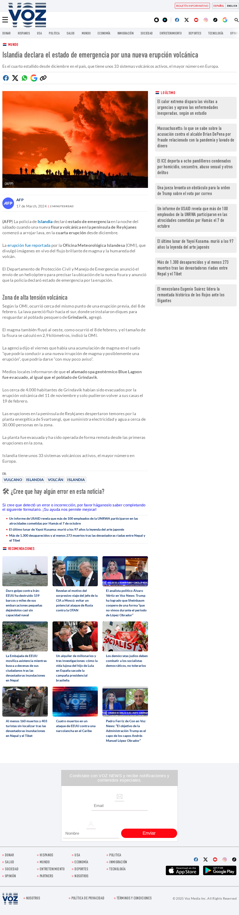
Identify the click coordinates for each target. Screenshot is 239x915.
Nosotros (81, 876)
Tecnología (215, 33)
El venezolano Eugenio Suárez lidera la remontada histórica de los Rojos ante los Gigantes (191, 295)
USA (39, 33)
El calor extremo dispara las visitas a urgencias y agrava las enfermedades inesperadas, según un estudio (187, 108)
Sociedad (147, 33)
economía (104, 33)
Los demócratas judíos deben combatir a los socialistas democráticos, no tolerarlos (127, 661)
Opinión (10, 876)
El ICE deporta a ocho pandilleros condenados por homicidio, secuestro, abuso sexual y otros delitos (195, 167)
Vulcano (13, 479)
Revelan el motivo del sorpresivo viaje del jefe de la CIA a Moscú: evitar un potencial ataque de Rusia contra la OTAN (77, 600)
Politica (54, 33)
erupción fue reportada (29, 245)
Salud (71, 33)
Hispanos (24, 33)
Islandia (35, 479)
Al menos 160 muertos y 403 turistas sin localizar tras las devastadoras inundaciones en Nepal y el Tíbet (26, 728)
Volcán (55, 479)
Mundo (86, 33)
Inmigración (125, 33)
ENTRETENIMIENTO (171, 33)
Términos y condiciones (134, 899)
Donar (6, 33)
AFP (20, 199)
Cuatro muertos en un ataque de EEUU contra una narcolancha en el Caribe (75, 726)
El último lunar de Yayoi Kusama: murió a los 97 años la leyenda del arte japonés (66, 529)
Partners (46, 876)
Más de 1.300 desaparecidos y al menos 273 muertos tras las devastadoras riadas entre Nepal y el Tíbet (77, 537)
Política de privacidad (88, 899)
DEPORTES (195, 33)
